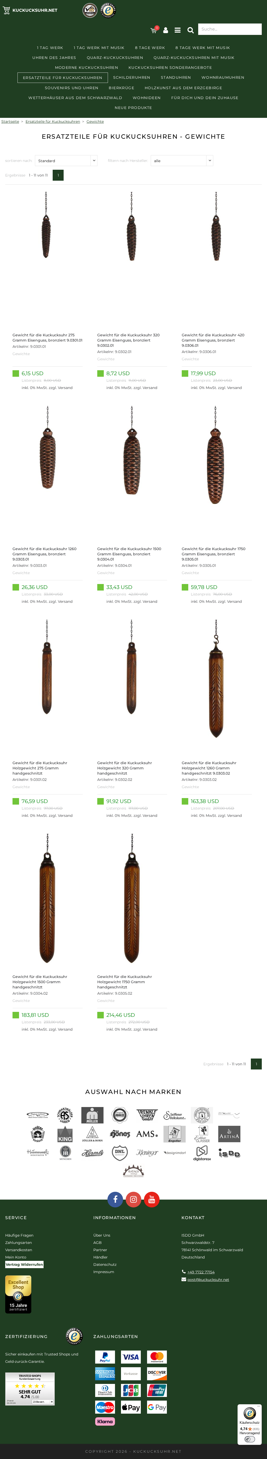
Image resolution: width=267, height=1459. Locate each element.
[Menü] (259, 1407)
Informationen (114, 1217)
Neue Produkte (133, 107)
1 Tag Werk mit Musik (99, 47)
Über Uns (101, 1235)
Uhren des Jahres (54, 57)
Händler (100, 1257)
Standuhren (176, 77)
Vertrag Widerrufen (24, 1264)
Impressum (103, 1271)
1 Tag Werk (50, 47)
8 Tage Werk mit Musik (202, 47)
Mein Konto (15, 1257)
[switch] (250, 1439)
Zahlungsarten (18, 1242)
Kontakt (193, 1217)
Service (16, 1217)
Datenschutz (105, 1264)
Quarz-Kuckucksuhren (115, 57)
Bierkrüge (121, 88)
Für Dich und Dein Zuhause (205, 97)
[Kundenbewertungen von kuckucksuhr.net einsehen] (30, 1390)
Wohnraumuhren (223, 77)
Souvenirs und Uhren (72, 88)
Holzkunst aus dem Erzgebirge (183, 88)
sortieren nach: (18, 160)
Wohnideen (147, 97)
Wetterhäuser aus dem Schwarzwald (75, 97)
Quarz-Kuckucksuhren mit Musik (194, 57)
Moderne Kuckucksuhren (86, 67)
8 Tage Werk (150, 47)
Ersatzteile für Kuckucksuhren (62, 77)
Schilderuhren (131, 77)
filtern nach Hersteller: (128, 160)
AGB (97, 1242)
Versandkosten (18, 1250)
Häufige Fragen (19, 1235)
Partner (100, 1250)
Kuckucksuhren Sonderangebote (170, 67)
